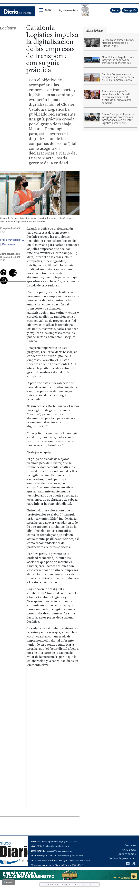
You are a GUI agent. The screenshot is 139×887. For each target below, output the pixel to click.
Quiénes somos (126, 854)
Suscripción (130, 10)
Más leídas (95, 30)
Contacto (130, 845)
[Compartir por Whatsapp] (4, 280)
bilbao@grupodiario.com (57, 846)
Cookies (8, 882)
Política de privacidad (122, 858)
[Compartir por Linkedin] (3, 272)
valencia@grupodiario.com (70, 855)
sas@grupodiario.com (80, 860)
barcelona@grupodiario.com (63, 841)
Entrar (115, 10)
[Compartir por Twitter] (13, 273)
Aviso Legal (129, 849)
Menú (48, 10)
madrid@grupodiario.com (59, 851)
